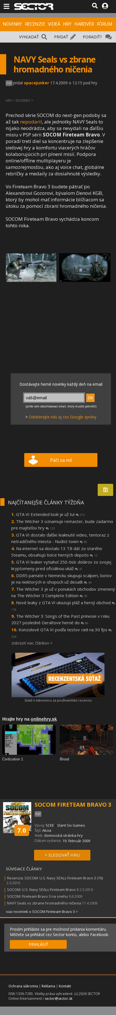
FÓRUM (104, 24)
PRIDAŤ (61, 36)
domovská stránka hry (63, 835)
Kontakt (65, 986)
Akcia (46, 830)
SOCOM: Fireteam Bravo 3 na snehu (37, 896)
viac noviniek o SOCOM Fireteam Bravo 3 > (42, 911)
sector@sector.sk (58, 998)
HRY (67, 24)
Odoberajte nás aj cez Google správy (62, 417)
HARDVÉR (84, 24)
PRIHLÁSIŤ (38, 944)
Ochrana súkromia (23, 986)
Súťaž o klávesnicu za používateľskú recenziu (58, 700)
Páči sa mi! (61, 460)
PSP (9, 83)
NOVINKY (12, 24)
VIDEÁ (54, 24)
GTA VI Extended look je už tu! (50, 514)
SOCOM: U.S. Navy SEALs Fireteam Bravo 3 (43, 889)
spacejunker (36, 82)
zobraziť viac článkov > (31, 643)
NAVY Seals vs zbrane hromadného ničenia (44, 903)
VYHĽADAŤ (29, 36)
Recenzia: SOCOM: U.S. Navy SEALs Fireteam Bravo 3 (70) (55, 878)
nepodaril (31, 121)
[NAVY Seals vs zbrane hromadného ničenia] (31, 267)
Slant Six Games (71, 825)
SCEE (50, 825)
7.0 (21, 830)
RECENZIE (35, 24)
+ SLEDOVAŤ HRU (62, 855)
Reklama (48, 986)
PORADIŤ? (92, 36)
